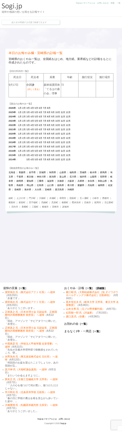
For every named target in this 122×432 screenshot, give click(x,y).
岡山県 (30, 185)
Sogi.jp (63, 423)
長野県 (103, 176)
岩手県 (32, 172)
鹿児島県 (59, 189)
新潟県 (52, 176)
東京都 (30, 176)
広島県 (40, 185)
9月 (53, 112)
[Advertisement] (61, 38)
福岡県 (101, 185)
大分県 (38, 189)
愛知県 (30, 181)
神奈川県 (41, 176)
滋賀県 (50, 181)
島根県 (20, 185)
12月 (68, 112)
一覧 (118, 3)
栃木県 (93, 172)
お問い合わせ (103, 3)
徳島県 (60, 185)
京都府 (60, 181)
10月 (57, 112)
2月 (24, 108)
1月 (20, 108)
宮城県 (42, 172)
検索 (113, 3)
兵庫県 (81, 181)
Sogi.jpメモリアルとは (85, 3)
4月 (32, 108)
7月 (44, 108)
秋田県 (52, 172)
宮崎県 (48, 189)
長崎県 (17, 189)
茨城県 (83, 172)
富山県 (62, 176)
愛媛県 (81, 185)
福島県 (73, 172)
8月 (49, 108)
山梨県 (93, 176)
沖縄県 (70, 189)
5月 (36, 108)
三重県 (40, 181)
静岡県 (20, 181)
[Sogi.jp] (12, 8)
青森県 (22, 172)
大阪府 (70, 181)
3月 (28, 108)
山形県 (62, 172)
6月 (40, 108)
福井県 (83, 176)
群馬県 (103, 172)
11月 (63, 112)
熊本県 (27, 189)
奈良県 (91, 181)
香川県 (70, 185)
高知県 (91, 185)
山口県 (50, 185)
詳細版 (101, 288)
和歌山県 (102, 181)
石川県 (73, 176)
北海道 (12, 172)
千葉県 (20, 176)
